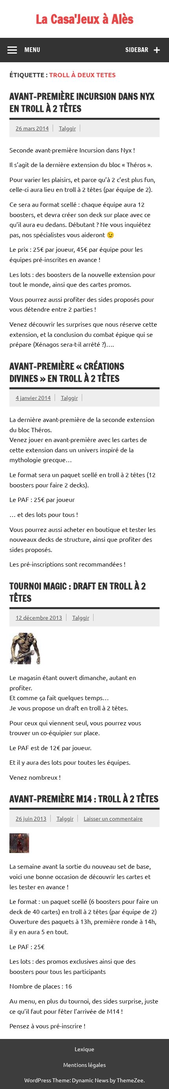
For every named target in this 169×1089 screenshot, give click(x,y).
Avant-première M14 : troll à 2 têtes (83, 799)
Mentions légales (84, 1064)
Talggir (67, 128)
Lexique (84, 1049)
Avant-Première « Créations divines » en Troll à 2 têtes (66, 372)
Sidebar (136, 49)
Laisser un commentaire (113, 818)
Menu (32, 49)
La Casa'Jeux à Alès (84, 19)
